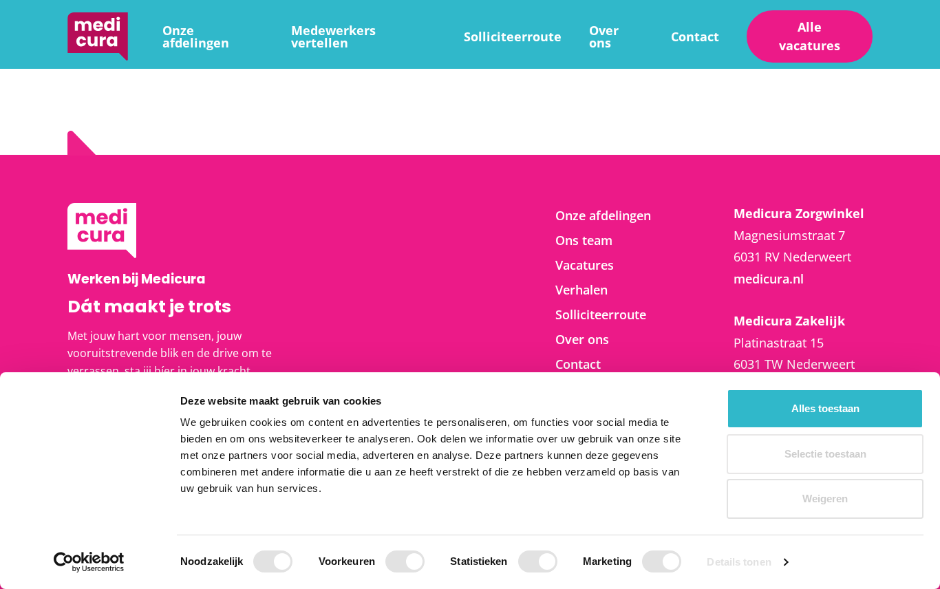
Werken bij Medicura (97, 36)
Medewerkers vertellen (333, 36)
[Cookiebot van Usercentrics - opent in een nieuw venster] (89, 562)
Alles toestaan (825, 408)
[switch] (405, 561)
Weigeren (825, 498)
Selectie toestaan (825, 454)
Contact (695, 36)
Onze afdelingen (195, 36)
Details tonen (739, 562)
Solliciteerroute (513, 36)
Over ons (604, 36)
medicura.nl (769, 278)
